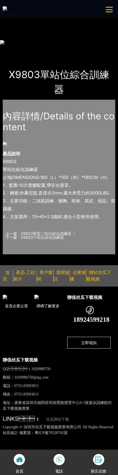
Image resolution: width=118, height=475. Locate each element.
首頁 (12, 49)
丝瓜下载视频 (65, 49)
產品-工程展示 (35, 49)
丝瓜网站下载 (57, 419)
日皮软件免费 (99, 444)
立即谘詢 (89, 342)
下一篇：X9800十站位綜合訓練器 (34, 237)
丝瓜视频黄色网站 (62, 438)
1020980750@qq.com (31, 377)
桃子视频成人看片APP (65, 19)
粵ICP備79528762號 (51, 433)
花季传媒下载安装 (35, 444)
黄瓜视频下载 (90, 438)
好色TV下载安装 (30, 19)
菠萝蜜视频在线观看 (69, 444)
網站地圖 (7, 438)
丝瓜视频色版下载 (30, 438)
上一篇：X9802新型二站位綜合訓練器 (38, 233)
